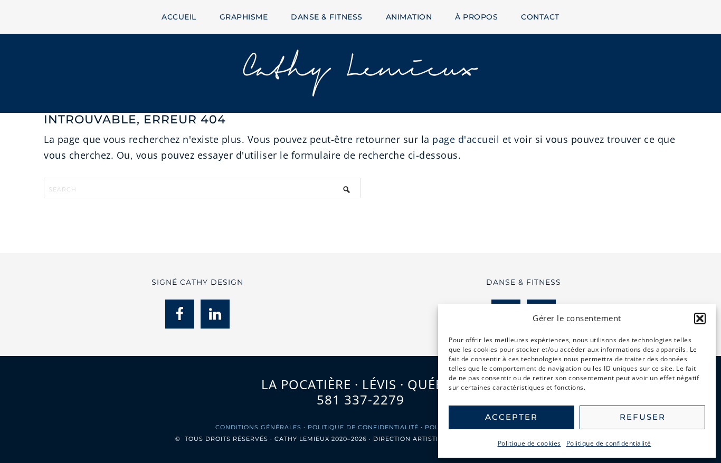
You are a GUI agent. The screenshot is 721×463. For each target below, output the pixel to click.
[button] (700, 318)
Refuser (643, 417)
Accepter (511, 417)
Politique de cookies (529, 443)
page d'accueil (465, 139)
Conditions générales (258, 427)
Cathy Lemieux (360, 73)
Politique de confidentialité (608, 443)
